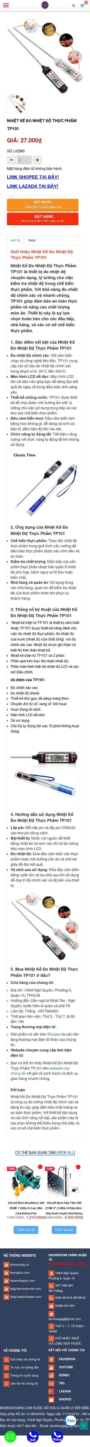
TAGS (32, 240)
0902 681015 (63, 1297)
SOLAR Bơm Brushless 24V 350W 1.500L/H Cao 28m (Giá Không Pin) (26, 1208)
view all (66, 1152)
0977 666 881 (63, 1285)
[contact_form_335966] (10, 1436)
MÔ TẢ (15, 240)
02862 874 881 (64, 1305)
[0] (82, 5)
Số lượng (16, 151)
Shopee (53, 1034)
